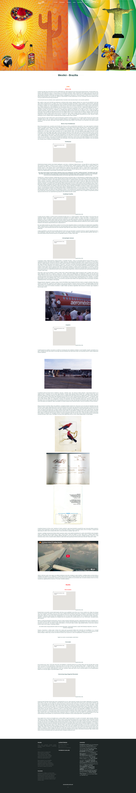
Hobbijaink (69, 2)
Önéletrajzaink (62, 2)
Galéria (74, 2)
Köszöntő (55, 2)
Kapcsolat (86, 2)
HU (95, 2)
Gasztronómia (80, 2)
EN (97, 2)
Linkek (92, 2)
